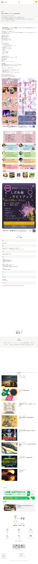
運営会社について (4, 556)
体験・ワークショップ (13, 17)
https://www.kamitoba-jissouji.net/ (7, 74)
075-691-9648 (5, 280)
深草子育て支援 (17, 344)
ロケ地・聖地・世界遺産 (24, 342)
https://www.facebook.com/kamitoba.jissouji (8, 76)
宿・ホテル (6, 344)
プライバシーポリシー (23, 556)
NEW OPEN (5, 342)
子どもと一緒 (32, 342)
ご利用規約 (3, 555)
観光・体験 (22, 344)
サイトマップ (4, 553)
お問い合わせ (21, 555)
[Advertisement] (19, 8)
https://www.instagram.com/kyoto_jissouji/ (8, 75)
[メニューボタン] (36, 2)
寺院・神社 (11, 344)
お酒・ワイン (11, 342)
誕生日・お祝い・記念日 (29, 344)
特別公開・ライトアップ (21, 17)
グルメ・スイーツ (17, 342)
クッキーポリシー (4, 558)
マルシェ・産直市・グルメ (5, 17)
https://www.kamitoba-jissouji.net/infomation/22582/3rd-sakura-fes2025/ (13, 285)
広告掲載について (22, 553)
